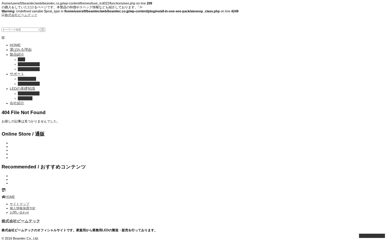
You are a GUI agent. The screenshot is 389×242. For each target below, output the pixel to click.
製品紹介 (17, 54)
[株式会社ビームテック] (19, 15)
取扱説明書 (27, 79)
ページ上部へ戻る (372, 235)
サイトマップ (19, 204)
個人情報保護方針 (23, 208)
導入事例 (25, 98)
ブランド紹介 (29, 69)
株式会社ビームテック (21, 221)
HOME (15, 45)
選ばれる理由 (21, 50)
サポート (17, 74)
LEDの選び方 (29, 93)
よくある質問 (29, 84)
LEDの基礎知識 (22, 89)
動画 (21, 59)
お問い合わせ (19, 212)
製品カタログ (29, 64)
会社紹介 (17, 103)
